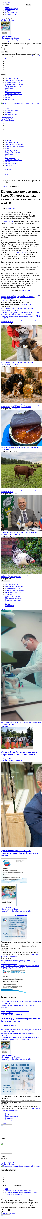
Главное (8, 140)
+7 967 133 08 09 (7, 118)
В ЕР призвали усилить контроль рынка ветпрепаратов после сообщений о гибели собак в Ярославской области (19, 962)
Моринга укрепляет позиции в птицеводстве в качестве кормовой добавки (18, 576)
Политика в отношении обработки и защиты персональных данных (21, 1193)
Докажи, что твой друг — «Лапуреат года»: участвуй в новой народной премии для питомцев (20, 313)
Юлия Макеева (11, 208)
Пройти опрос (26, 304)
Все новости (9, 99)
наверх (4, 1123)
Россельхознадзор (11, 9)
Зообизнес (9, 88)
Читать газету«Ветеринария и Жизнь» (10, 37)
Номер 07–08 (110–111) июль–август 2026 (16, 40)
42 (2, 950)
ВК (29, 290)
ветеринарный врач (24, 295)
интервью (4, 609)
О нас (7, 7)
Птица (7, 148)
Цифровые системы (12, 82)
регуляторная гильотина (25, 297)
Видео (7, 97)
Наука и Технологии (12, 90)
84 (6, 52)
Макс (24, 290)
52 (5, 1104)
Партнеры (9, 11)
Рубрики (8, 3)
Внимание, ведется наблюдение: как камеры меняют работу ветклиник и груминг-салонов (20, 1010)
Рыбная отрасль (11, 150)
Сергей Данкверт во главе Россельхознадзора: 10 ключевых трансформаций (19, 533)
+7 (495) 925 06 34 (7, 1162)
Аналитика (9, 96)
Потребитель (10, 158)
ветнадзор (35, 295)
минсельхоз (11, 297)
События (8, 165)
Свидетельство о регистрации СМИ (18, 1191)
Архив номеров (11, 12)
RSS (6, 1189)
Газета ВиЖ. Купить (8, 42)
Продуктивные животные (14, 84)
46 (2, 52)
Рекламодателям (11, 14)
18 (6, 950)
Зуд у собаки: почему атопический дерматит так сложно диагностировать (18, 309)
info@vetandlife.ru (7, 20)
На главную (5, 581)
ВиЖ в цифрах (10, 163)
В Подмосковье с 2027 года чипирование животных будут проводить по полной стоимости (20, 967)
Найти (28, 5)
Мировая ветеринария (13, 92)
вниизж (3, 297)
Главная (8, 169)
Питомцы (4, 726)
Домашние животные (13, 86)
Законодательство (11, 78)
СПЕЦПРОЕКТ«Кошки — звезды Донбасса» (12, 759)
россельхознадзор (7, 299)
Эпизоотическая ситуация (14, 80)
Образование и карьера (13, 94)
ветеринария (11, 295)
